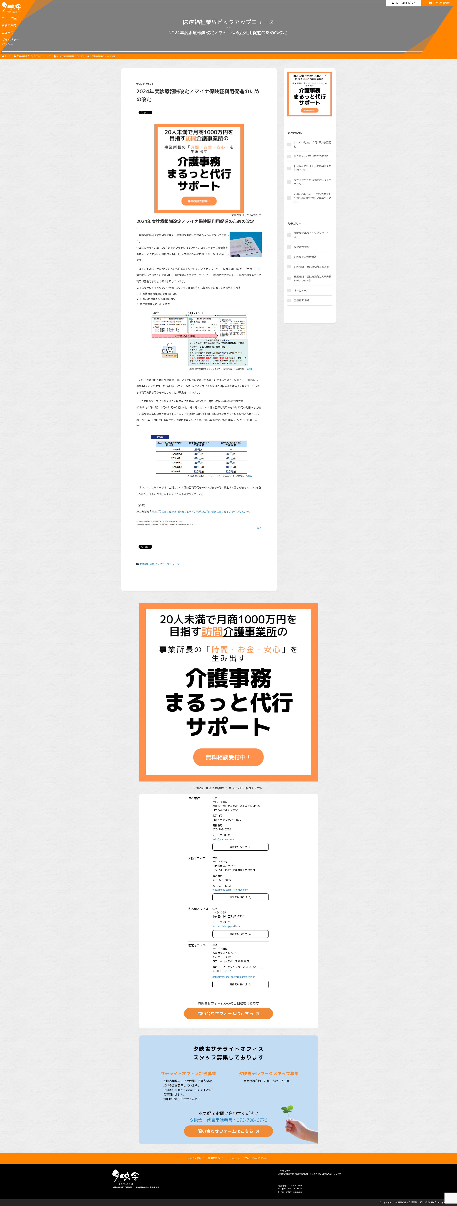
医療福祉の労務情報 (305, 256)
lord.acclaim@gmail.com (226, 926)
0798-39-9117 (221, 971)
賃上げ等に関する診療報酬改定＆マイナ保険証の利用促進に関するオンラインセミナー (200, 511)
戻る (259, 527)
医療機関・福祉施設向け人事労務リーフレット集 (312, 278)
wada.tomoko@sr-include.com (230, 889)
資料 (249, 369)
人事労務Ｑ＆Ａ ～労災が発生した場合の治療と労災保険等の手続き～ (312, 198)
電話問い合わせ (238, 846)
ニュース (7, 32)
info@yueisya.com (223, 839)
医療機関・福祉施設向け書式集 (311, 266)
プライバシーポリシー (10, 42)
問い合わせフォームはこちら (225, 1013)
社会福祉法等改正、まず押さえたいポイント (312, 168)
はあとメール (301, 290)
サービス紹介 (10, 18)
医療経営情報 (301, 300)
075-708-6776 (405, 3)
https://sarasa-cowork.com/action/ (233, 976)
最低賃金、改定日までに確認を (311, 156)
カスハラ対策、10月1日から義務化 (312, 144)
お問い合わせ (441, 3)
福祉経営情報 (301, 247)
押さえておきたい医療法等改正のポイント (312, 182)
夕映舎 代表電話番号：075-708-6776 (228, 1120)
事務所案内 (9, 25)
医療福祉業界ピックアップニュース (159, 564)
